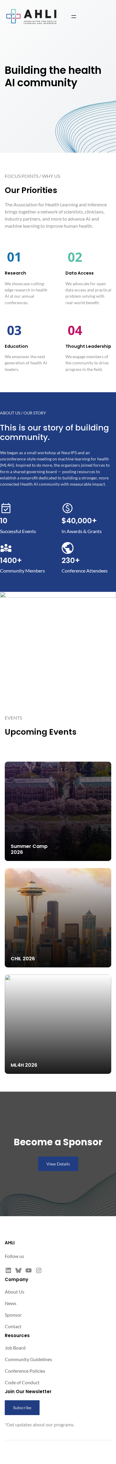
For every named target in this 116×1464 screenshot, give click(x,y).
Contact (13, 1326)
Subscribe (22, 1407)
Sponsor (13, 1315)
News (10, 1303)
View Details (58, 1163)
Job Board (15, 1347)
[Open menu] (73, 16)
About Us (14, 1291)
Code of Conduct (22, 1382)
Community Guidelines (28, 1359)
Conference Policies (25, 1371)
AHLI (10, 1243)
